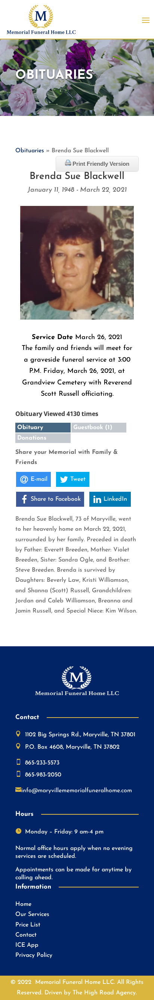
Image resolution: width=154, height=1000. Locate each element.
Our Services (32, 914)
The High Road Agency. (105, 993)
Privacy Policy (33, 955)
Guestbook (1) (93, 428)
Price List (27, 925)
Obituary (30, 428)
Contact (26, 935)
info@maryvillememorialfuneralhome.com (76, 791)
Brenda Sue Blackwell (77, 176)
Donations (31, 438)
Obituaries (29, 151)
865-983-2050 (43, 775)
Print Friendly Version (100, 164)
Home (23, 904)
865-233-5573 (42, 763)
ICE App (26, 945)
